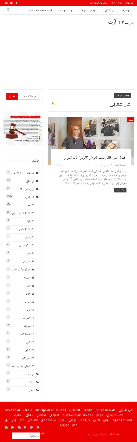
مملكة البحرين (24, 245)
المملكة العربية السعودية (20, 213)
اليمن (28, 342)
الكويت (26, 350)
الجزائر (27, 237)
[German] (17, 429)
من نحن (129, 3)
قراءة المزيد (120, 190)
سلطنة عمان (25, 334)
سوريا (27, 302)
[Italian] (5, 429)
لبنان (28, 294)
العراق (27, 286)
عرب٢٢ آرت (121, 22)
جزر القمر (26, 358)
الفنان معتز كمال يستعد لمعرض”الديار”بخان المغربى (95, 157)
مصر (130, 119)
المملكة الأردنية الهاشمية (20, 270)
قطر (28, 253)
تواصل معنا (116, 3)
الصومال (26, 262)
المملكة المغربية (24, 229)
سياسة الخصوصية (99, 3)
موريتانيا (27, 326)
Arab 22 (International (22, 173)
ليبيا (28, 221)
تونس (28, 310)
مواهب (31, 390)
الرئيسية (126, 10)
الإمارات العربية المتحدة (20, 366)
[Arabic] (37, 429)
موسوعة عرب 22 (87, 10)
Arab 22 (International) (40, 10)
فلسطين (27, 278)
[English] (30, 429)
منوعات (31, 374)
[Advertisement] (68, 57)
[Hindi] (11, 429)
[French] (24, 429)
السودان (26, 318)
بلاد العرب (67, 10)
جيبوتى (72, 420)
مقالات (31, 382)
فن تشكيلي (109, 10)
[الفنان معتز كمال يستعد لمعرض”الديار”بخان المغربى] (91, 141)
